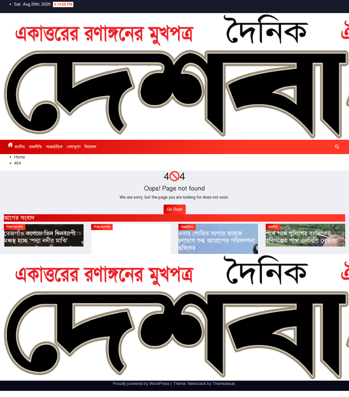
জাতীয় (20, 146)
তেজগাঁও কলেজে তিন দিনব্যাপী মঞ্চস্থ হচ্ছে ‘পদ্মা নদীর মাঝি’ (39, 237)
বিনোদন (90, 146)
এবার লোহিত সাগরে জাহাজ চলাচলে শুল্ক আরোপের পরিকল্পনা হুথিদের (216, 241)
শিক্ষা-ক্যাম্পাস (14, 227)
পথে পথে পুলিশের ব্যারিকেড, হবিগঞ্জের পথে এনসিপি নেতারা (301, 237)
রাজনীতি (35, 146)
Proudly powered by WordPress (142, 383)
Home (19, 157)
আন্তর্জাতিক (54, 146)
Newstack (197, 383)
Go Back (174, 209)
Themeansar (223, 383)
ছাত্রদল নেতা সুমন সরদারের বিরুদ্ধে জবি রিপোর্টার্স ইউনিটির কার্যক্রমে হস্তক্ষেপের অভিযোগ (126, 241)
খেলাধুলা (73, 146)
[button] (337, 146)
